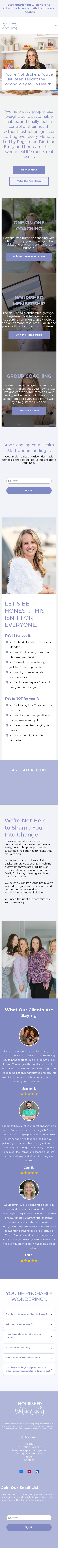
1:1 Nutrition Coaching (29, 1447)
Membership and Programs (29, 1450)
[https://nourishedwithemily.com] (9, 26)
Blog (29, 1456)
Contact (29, 1459)
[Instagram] (29, 1471)
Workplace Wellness (29, 1453)
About (29, 1443)
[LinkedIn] (37, 1471)
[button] (55, 26)
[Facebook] (21, 1471)
